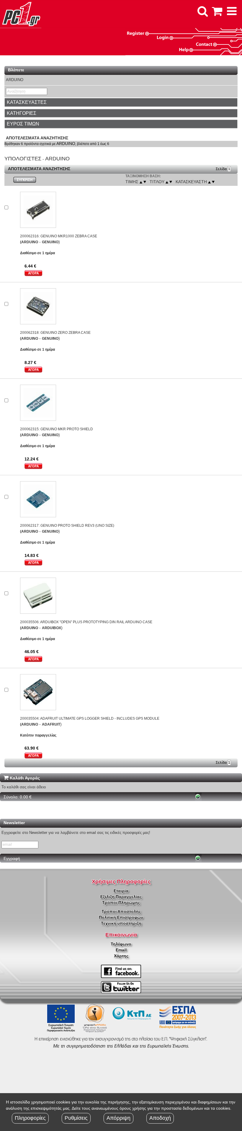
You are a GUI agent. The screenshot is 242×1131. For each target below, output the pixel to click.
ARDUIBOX (51, 628)
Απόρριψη (118, 1118)
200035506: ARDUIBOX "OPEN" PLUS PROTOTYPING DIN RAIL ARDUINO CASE (86, 622)
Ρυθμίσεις (76, 1118)
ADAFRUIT (51, 724)
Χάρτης (121, 955)
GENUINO (50, 242)
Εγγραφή (12, 858)
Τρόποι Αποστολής (121, 911)
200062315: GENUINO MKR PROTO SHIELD (56, 429)
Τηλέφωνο (121, 944)
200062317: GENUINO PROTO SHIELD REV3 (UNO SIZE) (67, 525)
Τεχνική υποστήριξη (121, 923)
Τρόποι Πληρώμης (121, 902)
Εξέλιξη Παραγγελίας (121, 896)
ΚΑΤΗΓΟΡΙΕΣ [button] (21, 113)
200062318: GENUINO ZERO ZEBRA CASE (55, 333)
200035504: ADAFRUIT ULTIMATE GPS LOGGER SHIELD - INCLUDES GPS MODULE (89, 718)
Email (121, 950)
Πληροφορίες (30, 1118)
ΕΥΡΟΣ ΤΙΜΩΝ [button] (23, 123)
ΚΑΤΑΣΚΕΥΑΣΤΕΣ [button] (27, 102)
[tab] (121, 102)
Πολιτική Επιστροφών (121, 917)
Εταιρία (121, 890)
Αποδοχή (160, 1118)
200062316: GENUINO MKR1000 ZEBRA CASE (58, 236)
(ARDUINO (29, 242)
